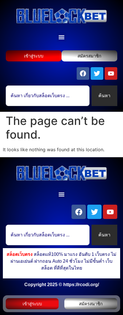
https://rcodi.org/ (81, 284)
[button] (61, 37)
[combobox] (48, 95)
